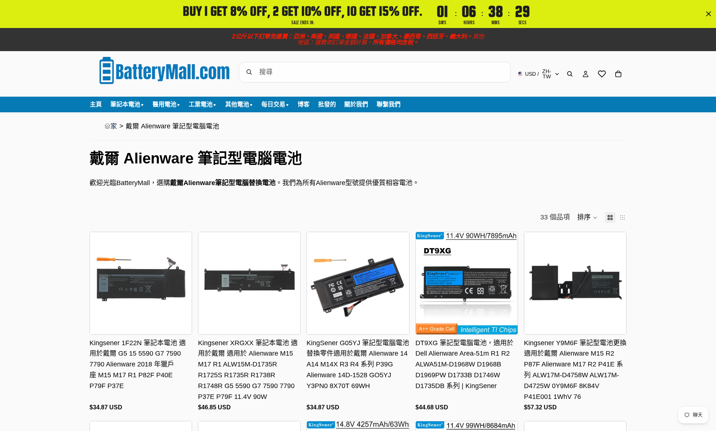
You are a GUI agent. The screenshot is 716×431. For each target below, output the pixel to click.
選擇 (186, 322)
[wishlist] (602, 74)
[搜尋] (570, 74)
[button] (587, 217)
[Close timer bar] (709, 14)
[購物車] (618, 74)
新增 (403, 322)
